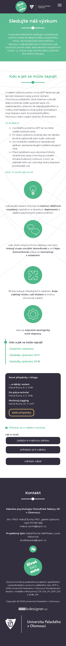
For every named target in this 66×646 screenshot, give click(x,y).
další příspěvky (21, 412)
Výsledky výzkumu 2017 (24, 355)
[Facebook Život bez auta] (33, 549)
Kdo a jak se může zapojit (26, 342)
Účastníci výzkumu (21, 348)
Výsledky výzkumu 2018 (24, 361)
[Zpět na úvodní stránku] (33, 7)
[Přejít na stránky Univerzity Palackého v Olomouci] (33, 624)
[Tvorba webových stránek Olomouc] (33, 609)
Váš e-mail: (12, 434)
